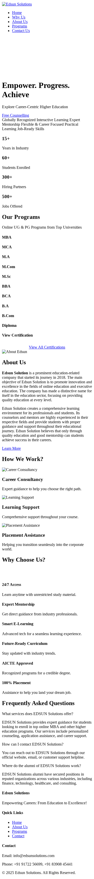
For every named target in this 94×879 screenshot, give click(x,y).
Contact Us (21, 30)
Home (17, 12)
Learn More (11, 448)
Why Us (18, 17)
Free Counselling (15, 115)
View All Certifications (47, 347)
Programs (19, 26)
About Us (20, 21)
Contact (18, 836)
